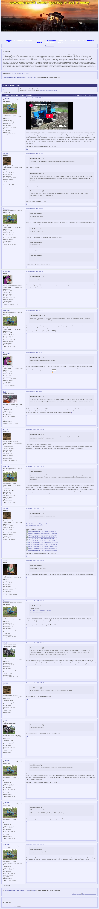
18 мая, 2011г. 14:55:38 (37, 310)
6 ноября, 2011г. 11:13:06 (38, 466)
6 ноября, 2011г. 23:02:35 (38, 844)
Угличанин (6, 98)
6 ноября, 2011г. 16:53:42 (38, 682)
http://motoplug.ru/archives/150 (34, 525)
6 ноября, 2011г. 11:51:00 (38, 508)
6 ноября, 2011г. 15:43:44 (38, 642)
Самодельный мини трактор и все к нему (17, 77)
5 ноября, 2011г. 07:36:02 (38, 429)
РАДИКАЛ (63, 41)
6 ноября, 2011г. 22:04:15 (38, 802)
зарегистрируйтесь (24, 73)
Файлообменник (77, 41)
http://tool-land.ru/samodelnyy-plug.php (37, 524)
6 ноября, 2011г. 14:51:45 (38, 560)
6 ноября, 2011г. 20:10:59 (38, 720)
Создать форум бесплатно (89, 894)
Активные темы (49, 46)
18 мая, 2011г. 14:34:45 (37, 208)
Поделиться (29, 97)
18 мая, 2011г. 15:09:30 (37, 352)
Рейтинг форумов (76, 894)
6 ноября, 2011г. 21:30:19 (38, 760)
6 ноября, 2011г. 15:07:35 (38, 600)
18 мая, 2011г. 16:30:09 (37, 391)
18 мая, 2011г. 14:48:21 (37, 271)
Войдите (14, 73)
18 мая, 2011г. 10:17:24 (37, 97)
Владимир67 (6, 271)
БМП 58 (5, 154)
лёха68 (5, 560)
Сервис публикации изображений (29, 41)
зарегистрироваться (51, 90)
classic (4, 392)
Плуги (33, 77)
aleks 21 (5, 643)
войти (42, 90)
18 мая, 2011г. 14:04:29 (37, 153)
